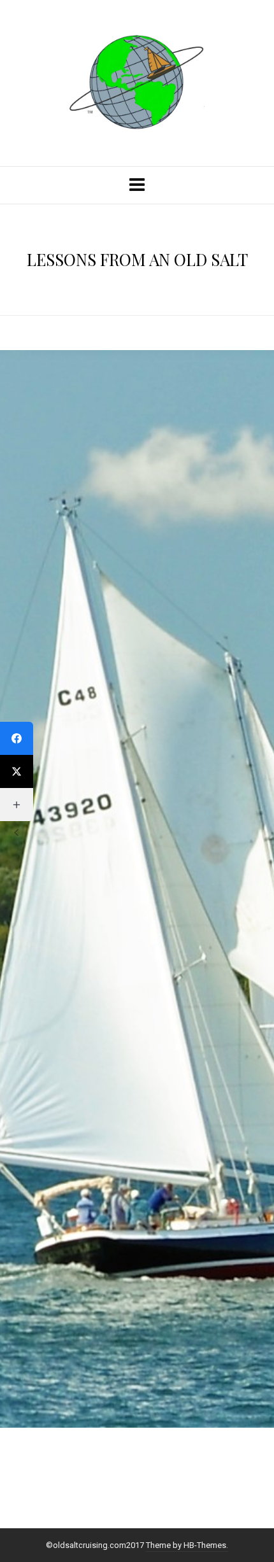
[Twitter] (16, 771)
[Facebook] (16, 738)
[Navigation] (137, 185)
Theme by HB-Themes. (187, 1545)
